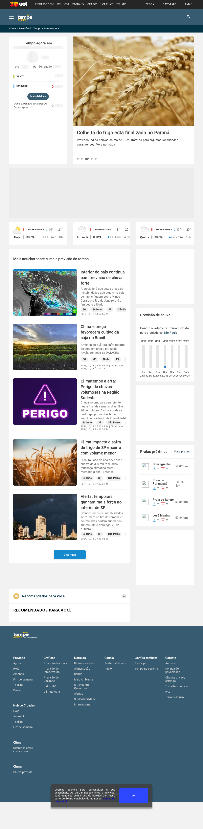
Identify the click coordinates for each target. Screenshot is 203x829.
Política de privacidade (172, 670)
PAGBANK (78, 4)
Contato (170, 658)
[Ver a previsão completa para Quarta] (165, 233)
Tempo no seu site (146, 668)
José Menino (161, 515)
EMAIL (189, 4)
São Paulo (124, 309)
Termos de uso (174, 697)
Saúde (78, 674)
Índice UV (50, 686)
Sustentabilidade (85, 699)
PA (117, 359)
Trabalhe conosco (176, 686)
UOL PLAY (107, 4)
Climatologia (52, 691)
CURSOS (92, 4)
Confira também (146, 658)
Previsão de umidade (51, 679)
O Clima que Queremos (81, 686)
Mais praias (182, 451)
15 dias (18, 684)
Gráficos (49, 658)
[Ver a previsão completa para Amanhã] (101, 233)
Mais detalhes (38, 96)
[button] (78, 159)
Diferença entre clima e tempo (23, 749)
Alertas (78, 693)
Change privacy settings (175, 679)
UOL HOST (63, 4)
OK (133, 795)
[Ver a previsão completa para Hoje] (38, 233)
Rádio (108, 668)
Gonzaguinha (161, 464)
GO (84, 309)
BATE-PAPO (169, 4)
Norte (106, 359)
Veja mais (70, 554)
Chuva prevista (23, 772)
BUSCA (150, 4)
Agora (17, 663)
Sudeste (97, 309)
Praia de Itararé (163, 499)
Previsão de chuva (55, 663)
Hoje (16, 668)
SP (110, 309)
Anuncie (170, 663)
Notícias (80, 658)
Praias (17, 690)
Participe (140, 663)
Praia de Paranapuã (160, 482)
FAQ (168, 691)
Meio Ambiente (83, 679)
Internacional (82, 704)
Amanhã (18, 674)
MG (95, 359)
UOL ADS (121, 4)
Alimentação (82, 668)
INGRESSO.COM (44, 4)
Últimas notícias (84, 663)
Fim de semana (23, 679)
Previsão (19, 658)
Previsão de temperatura (52, 670)
